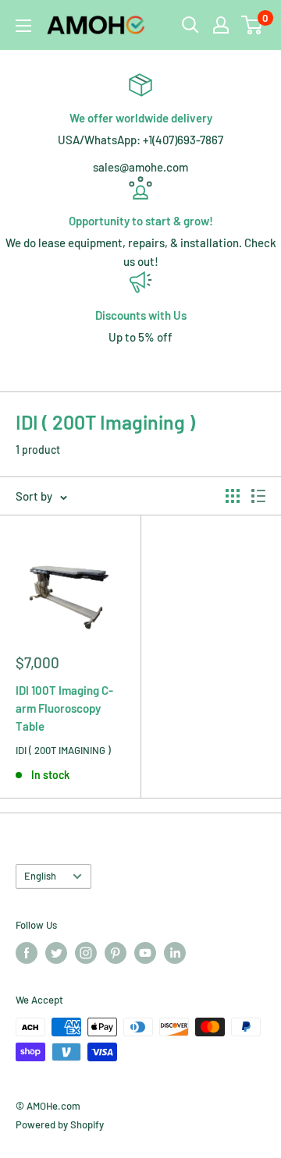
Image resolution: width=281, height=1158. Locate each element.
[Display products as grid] (233, 496)
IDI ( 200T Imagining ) (63, 750)
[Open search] (190, 25)
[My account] (221, 25)
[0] (252, 25)
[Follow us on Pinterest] (115, 953)
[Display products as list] (258, 496)
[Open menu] (23, 25)
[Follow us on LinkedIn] (175, 953)
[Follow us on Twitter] (56, 953)
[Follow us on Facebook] (26, 953)
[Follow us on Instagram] (86, 953)
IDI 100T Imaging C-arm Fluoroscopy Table (64, 708)
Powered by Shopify (60, 1124)
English (40, 875)
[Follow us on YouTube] (145, 953)
